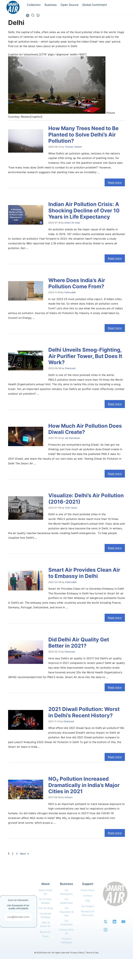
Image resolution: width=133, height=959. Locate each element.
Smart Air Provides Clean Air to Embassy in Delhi (84, 573)
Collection (34, 5)
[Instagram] (105, 930)
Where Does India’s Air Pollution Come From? (76, 283)
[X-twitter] (105, 921)
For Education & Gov (66, 912)
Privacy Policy (77, 952)
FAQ (87, 900)
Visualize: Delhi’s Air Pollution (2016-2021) (86, 498)
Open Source (69, 5)
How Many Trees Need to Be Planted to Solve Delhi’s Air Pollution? (83, 134)
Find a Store (88, 890)
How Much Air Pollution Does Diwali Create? (85, 429)
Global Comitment (94, 5)
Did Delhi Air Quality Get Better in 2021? (78, 642)
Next (24, 853)
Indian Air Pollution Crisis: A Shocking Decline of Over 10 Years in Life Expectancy (84, 210)
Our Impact (87, 906)
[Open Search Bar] (33, 15)
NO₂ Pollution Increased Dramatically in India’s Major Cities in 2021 (84, 785)
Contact (87, 895)
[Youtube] (123, 921)
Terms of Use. (92, 952)
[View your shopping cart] (38, 15)
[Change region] (28, 16)
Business (51, 5)
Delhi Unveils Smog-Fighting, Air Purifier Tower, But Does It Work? (85, 356)
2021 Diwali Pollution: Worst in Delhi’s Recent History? (84, 712)
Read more (115, 182)
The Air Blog (45, 908)
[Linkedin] (114, 921)
